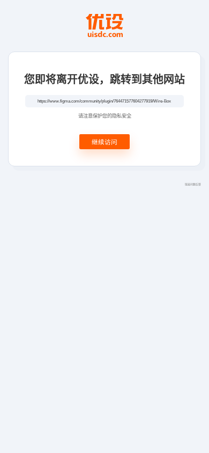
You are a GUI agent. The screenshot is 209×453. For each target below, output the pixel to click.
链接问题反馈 (193, 184)
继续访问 (104, 141)
